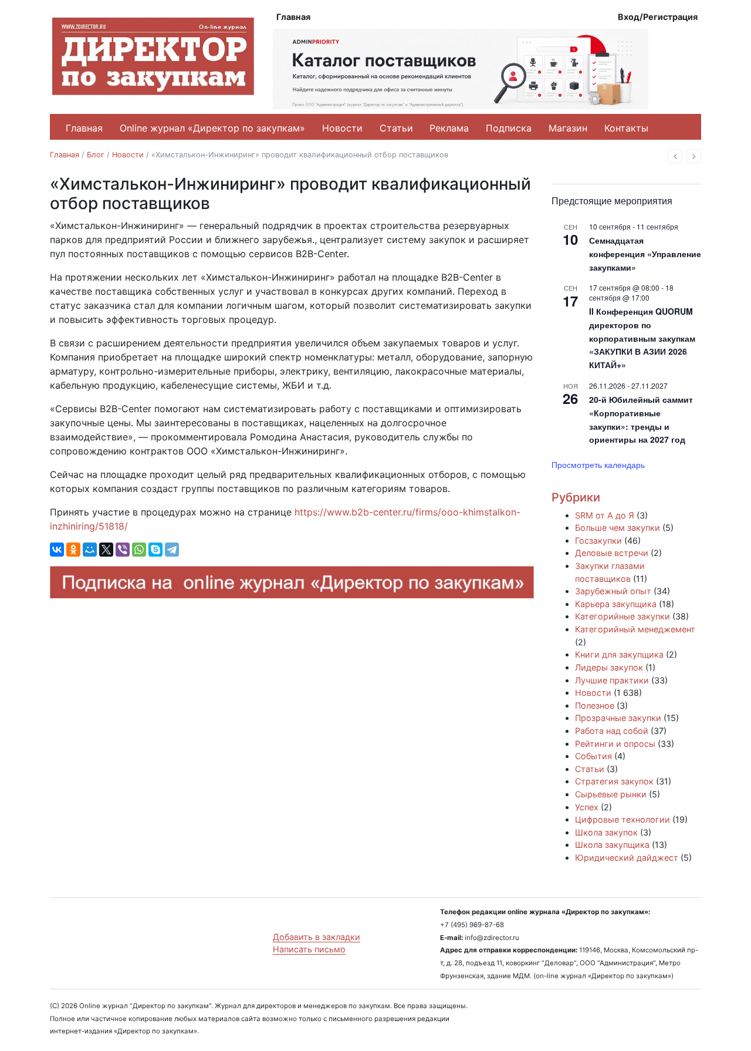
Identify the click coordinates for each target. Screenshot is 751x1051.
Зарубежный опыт (613, 591)
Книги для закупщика (619, 654)
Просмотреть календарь (598, 464)
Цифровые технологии (622, 819)
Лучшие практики (612, 680)
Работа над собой (611, 731)
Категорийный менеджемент (635, 629)
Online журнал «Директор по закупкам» (212, 128)
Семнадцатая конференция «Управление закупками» (645, 253)
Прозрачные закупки (618, 718)
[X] (106, 550)
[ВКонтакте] (57, 550)
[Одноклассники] (73, 550)
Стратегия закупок (614, 781)
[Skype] (155, 550)
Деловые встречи (611, 553)
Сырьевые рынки (611, 794)
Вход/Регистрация (658, 17)
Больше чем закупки (617, 528)
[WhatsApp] (139, 550)
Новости (342, 128)
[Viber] (123, 550)
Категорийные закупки (622, 616)
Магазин (568, 128)
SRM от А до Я (604, 515)
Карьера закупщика (616, 604)
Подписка (509, 128)
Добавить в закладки (316, 937)
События (593, 756)
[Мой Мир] (90, 550)
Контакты (626, 128)
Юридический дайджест (626, 858)
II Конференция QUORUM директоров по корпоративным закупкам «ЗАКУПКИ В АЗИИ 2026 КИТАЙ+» (642, 337)
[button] (675, 156)
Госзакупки (598, 540)
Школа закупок (606, 832)
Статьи (396, 128)
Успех (586, 807)
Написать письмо (309, 949)
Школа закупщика (612, 845)
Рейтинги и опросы (615, 744)
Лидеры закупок (609, 667)
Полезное (594, 705)
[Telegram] (172, 550)
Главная (293, 17)
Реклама (449, 128)
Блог (95, 154)
